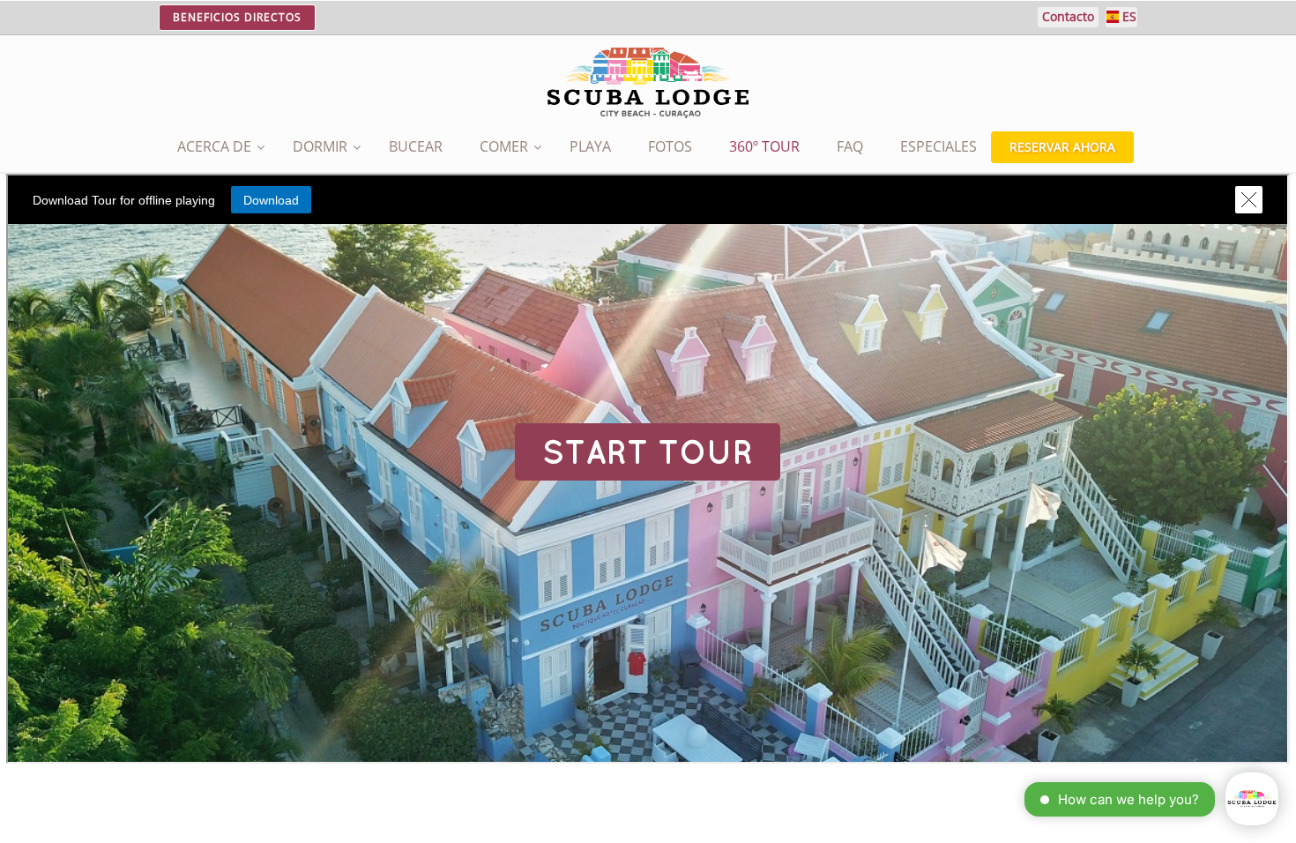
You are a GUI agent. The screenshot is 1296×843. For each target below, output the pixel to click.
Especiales (938, 146)
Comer (504, 146)
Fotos (670, 146)
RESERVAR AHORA (1062, 146)
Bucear (416, 146)
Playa (590, 146)
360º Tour (764, 146)
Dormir (320, 146)
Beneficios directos (237, 17)
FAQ (850, 146)
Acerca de (214, 146)
